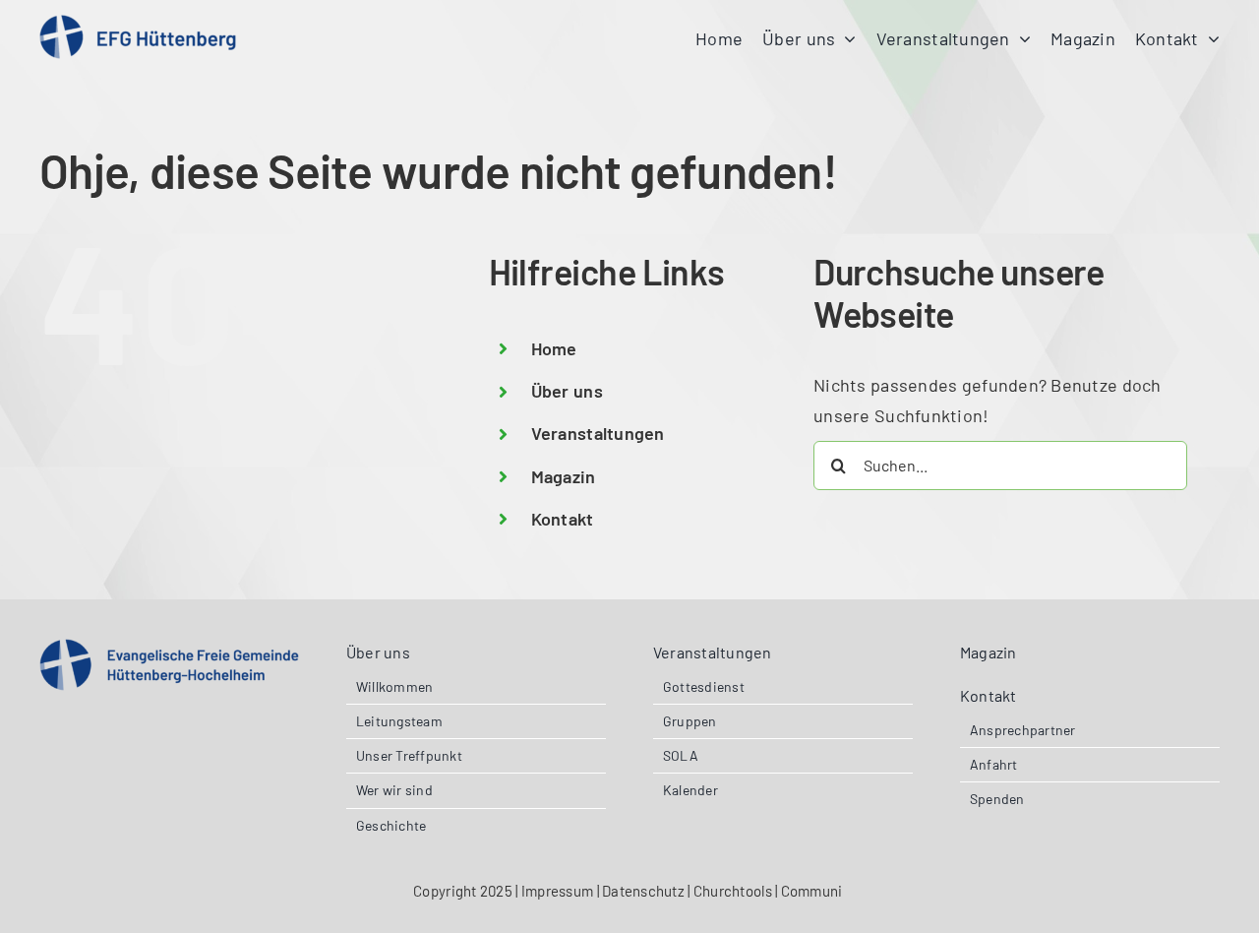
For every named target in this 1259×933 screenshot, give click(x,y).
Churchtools (734, 891)
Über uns (567, 391)
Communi (813, 891)
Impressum (557, 891)
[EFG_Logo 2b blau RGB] (169, 647)
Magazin (563, 476)
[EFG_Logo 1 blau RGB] (137, 23)
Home (554, 348)
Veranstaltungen (598, 433)
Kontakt (562, 518)
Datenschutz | (647, 891)
